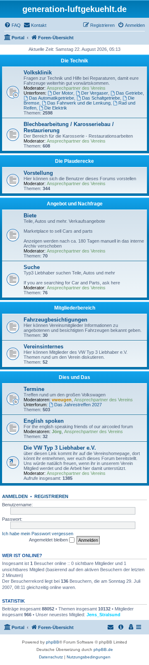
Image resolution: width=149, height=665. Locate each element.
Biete (30, 215)
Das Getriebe (129, 93)
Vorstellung (38, 173)
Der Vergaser (94, 93)
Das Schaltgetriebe (101, 97)
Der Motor (63, 93)
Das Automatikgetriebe (51, 97)
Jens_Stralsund (103, 614)
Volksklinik (38, 72)
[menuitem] (12, 25)
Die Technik (74, 61)
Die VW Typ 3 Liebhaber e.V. (60, 448)
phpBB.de (103, 649)
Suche (32, 267)
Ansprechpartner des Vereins (76, 88)
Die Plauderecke (74, 161)
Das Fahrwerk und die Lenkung (79, 102)
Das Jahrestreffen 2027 (78, 404)
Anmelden (15, 496)
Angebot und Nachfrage (75, 204)
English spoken (44, 421)
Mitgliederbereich (74, 308)
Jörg (57, 431)
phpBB (52, 642)
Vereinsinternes (43, 346)
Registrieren (51, 496)
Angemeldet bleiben (49, 539)
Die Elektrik (55, 107)
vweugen (62, 399)
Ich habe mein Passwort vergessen (37, 533)
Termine (34, 389)
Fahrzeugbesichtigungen (55, 320)
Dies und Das (74, 377)
